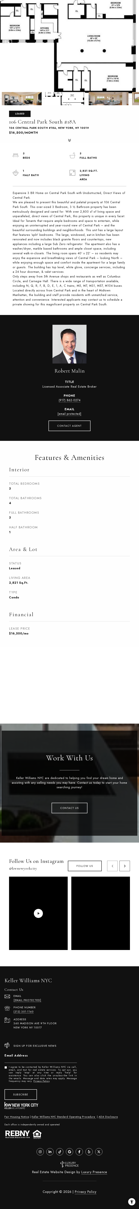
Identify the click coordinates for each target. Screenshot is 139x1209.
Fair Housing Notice (17, 1117)
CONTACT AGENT (69, 426)
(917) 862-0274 (70, 400)
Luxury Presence (94, 1172)
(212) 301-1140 (24, 1011)
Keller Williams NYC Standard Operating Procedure (64, 1117)
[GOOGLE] (69, 1151)
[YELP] (89, 1151)
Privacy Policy (41, 1081)
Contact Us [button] (69, 808)
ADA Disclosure (108, 1117)
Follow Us (85, 866)
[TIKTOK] (59, 1151)
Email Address (16, 1055)
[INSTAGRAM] (40, 1151)
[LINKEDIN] (50, 1151)
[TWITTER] (98, 1151)
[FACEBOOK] (79, 1151)
